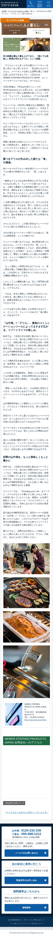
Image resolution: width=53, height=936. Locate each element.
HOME (4, 11)
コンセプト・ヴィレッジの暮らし (38, 31)
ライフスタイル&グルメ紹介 (18, 11)
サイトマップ (24, 923)
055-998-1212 (31, 834)
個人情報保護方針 (14, 920)
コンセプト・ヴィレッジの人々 (14, 31)
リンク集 (13, 923)
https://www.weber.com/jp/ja (35, 720)
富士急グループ (37, 923)
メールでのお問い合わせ (26, 853)
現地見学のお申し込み (26, 880)
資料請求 (26, 907)
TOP (46, 25)
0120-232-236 (31, 830)
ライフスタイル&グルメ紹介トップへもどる (26, 812)
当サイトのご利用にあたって (34, 920)
